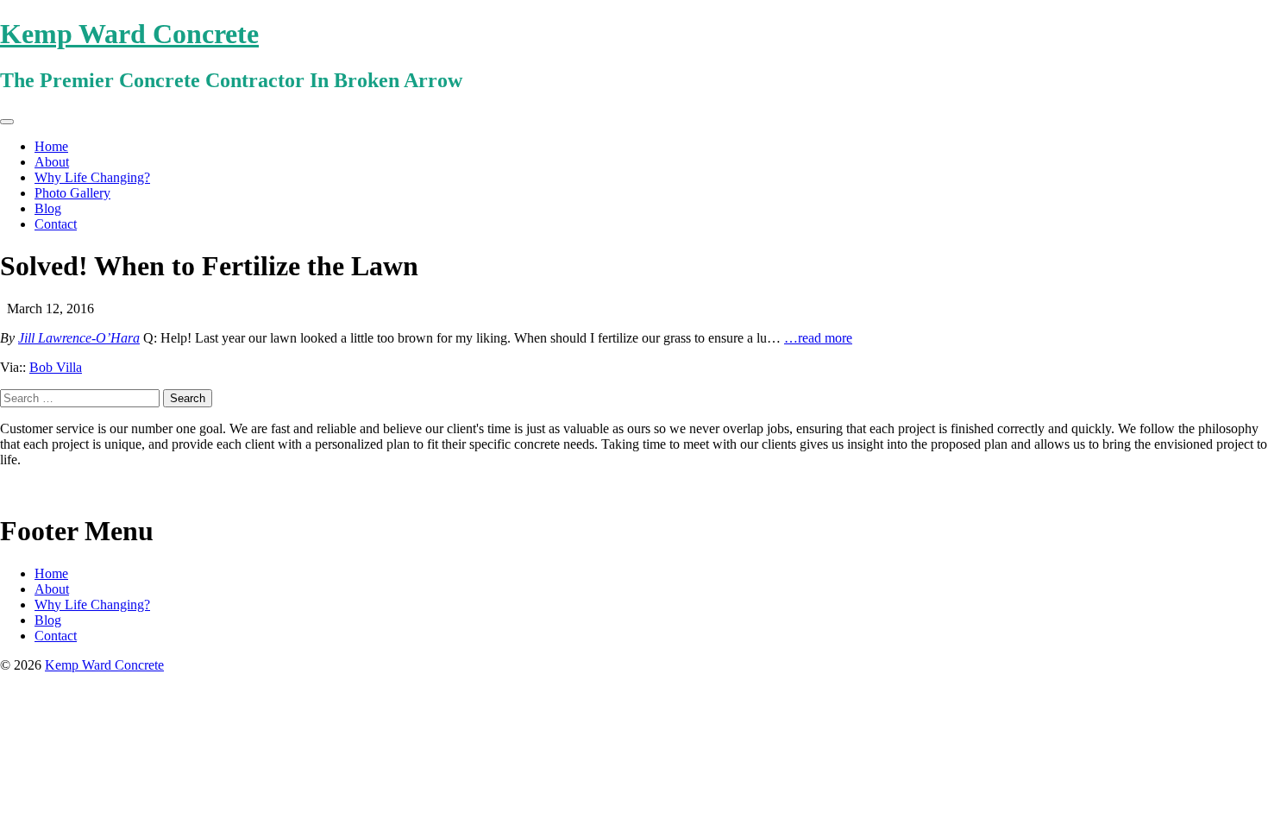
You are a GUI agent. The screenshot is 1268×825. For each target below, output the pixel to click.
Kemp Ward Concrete (129, 33)
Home (51, 146)
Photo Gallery (72, 193)
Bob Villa (55, 367)
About (52, 161)
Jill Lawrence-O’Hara (79, 338)
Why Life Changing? (92, 177)
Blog (48, 208)
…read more (818, 338)
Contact (56, 224)
